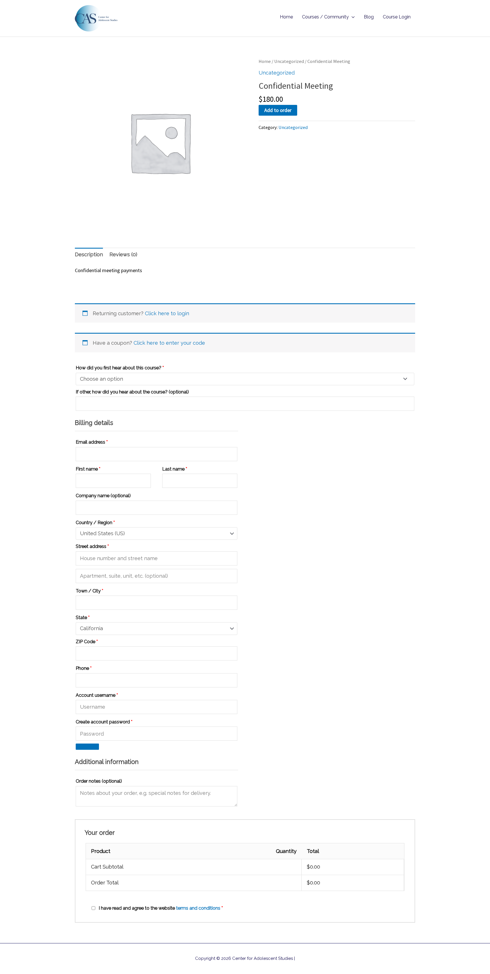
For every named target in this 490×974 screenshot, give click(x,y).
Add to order (278, 110)
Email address (92, 442)
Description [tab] (89, 254)
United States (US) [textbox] (102, 533)
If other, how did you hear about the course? (132, 392)
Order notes (99, 781)
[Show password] (87, 747)
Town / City (89, 591)
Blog (369, 17)
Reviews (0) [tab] (123, 254)
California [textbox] (91, 628)
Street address (92, 546)
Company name (103, 495)
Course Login (397, 17)
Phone (84, 668)
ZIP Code (87, 641)
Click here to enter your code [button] (169, 343)
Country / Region (95, 522)
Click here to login (167, 313)
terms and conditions (198, 908)
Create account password (104, 722)
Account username (97, 695)
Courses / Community (325, 17)
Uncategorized (289, 61)
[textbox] (242, 379)
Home (286, 17)
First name (88, 469)
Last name (174, 469)
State (83, 617)
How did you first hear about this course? (120, 367)
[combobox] (245, 379)
